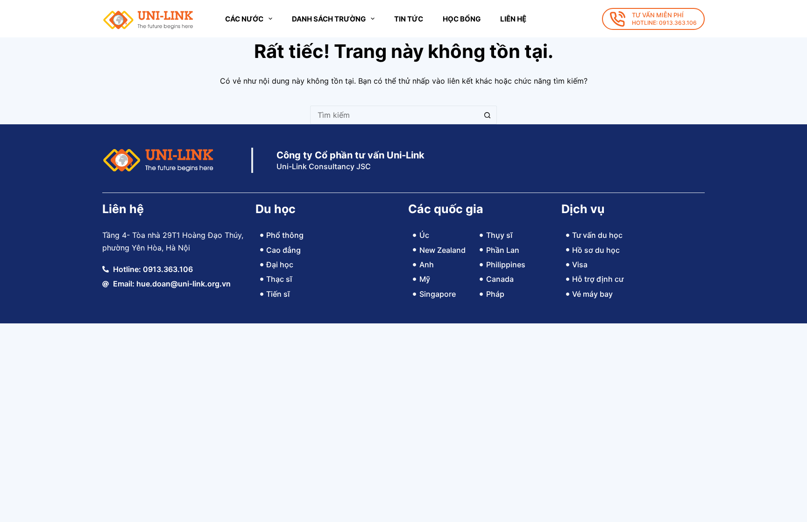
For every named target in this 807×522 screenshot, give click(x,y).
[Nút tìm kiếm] (487, 115)
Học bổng (462, 18)
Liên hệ (513, 18)
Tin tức (408, 18)
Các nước (244, 18)
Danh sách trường (329, 18)
